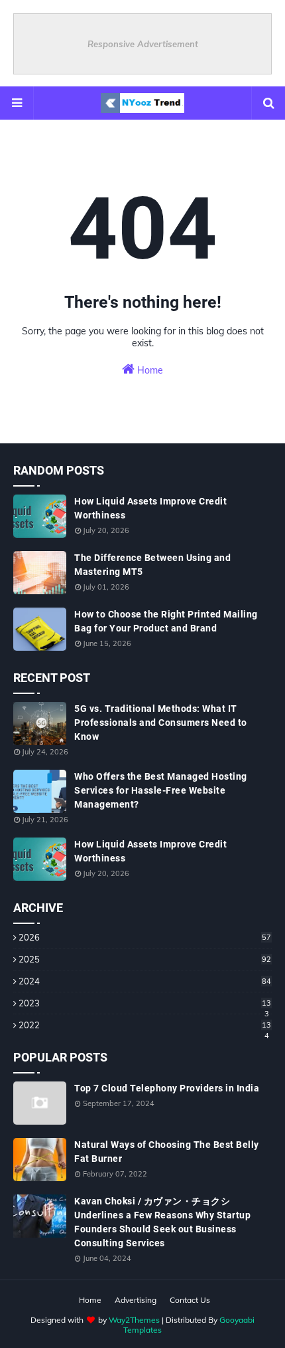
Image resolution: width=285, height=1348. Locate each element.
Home (149, 370)
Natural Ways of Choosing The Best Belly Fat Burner (166, 1151)
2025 (145, 959)
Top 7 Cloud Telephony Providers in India (166, 1088)
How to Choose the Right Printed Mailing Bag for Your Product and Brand (166, 621)
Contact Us (190, 1300)
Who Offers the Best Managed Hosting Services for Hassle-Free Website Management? (160, 790)
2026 (145, 937)
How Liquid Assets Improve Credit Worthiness (150, 508)
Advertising (135, 1300)
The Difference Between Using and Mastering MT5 (152, 564)
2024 (145, 981)
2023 (145, 1003)
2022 (145, 1025)
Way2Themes (134, 1320)
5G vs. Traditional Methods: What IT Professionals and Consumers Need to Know (160, 722)
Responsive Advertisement (142, 44)
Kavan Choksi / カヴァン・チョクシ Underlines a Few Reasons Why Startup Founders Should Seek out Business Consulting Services (162, 1222)
